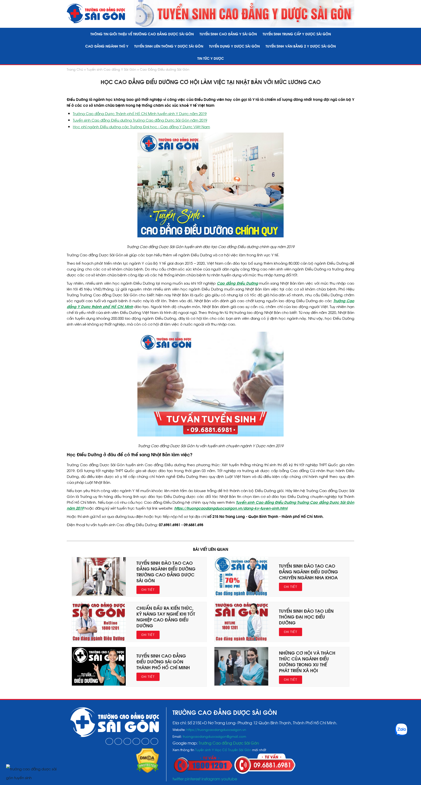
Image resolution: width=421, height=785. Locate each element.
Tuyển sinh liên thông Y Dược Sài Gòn (168, 45)
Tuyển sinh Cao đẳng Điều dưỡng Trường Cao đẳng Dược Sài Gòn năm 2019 (140, 120)
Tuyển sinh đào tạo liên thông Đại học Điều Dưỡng (306, 616)
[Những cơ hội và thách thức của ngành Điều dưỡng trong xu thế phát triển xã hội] (241, 684)
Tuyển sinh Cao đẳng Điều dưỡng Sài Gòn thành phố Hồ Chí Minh (163, 661)
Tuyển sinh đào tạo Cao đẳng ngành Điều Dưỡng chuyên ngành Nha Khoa (308, 571)
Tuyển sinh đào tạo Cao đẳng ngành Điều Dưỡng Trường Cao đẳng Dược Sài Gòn (165, 571)
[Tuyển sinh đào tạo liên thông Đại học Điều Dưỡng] (241, 639)
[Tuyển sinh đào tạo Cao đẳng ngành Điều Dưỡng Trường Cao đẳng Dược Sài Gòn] (99, 594)
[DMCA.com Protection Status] (147, 771)
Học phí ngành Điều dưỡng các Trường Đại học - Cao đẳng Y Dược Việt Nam (141, 126)
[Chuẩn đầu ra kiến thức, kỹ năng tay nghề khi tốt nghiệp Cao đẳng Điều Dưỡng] (99, 639)
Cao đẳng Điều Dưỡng (237, 283)
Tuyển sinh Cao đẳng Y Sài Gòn (228, 33)
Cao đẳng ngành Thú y (106, 45)
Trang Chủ (75, 69)
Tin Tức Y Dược (210, 58)
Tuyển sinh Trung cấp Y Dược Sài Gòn (297, 33)
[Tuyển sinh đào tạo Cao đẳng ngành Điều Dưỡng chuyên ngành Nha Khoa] (241, 594)
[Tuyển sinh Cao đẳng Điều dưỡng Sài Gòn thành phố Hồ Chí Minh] (99, 684)
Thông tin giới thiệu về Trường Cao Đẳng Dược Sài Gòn (142, 33)
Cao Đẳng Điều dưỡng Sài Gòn (164, 69)
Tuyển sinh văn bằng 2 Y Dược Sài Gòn (301, 45)
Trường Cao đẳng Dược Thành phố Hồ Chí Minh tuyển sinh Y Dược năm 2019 (140, 113)
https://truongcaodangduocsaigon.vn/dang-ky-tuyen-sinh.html (230, 508)
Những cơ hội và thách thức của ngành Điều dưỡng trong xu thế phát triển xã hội (307, 661)
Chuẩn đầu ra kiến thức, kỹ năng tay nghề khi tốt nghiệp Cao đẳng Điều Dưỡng (165, 616)
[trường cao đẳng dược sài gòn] (96, 13)
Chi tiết (148, 589)
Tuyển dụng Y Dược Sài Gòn (234, 45)
